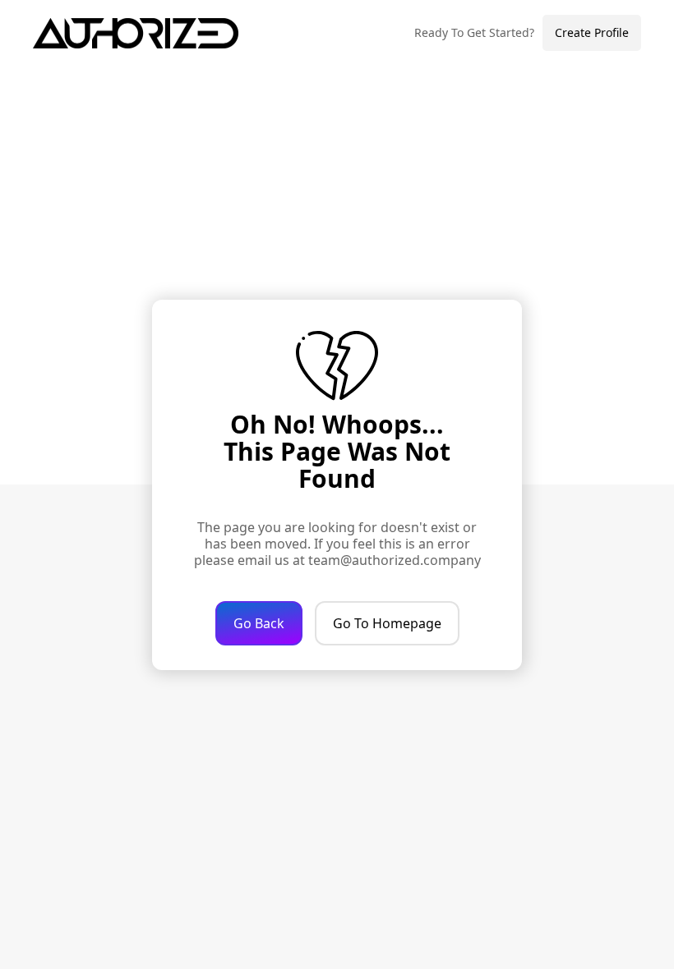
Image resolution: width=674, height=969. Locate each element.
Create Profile (592, 32)
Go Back (258, 623)
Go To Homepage (387, 623)
